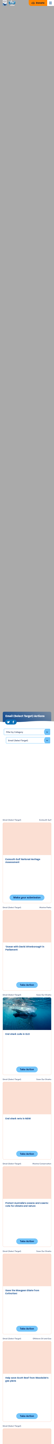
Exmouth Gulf (45, 820)
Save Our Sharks (43, 995)
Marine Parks (45, 907)
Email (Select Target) (12, 820)
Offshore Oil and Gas (42, 1339)
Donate (40, 2)
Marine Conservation (42, 1164)
